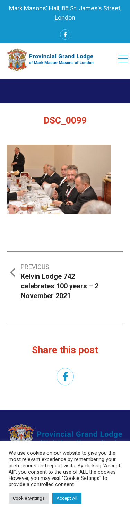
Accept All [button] (67, 498)
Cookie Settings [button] (29, 498)
